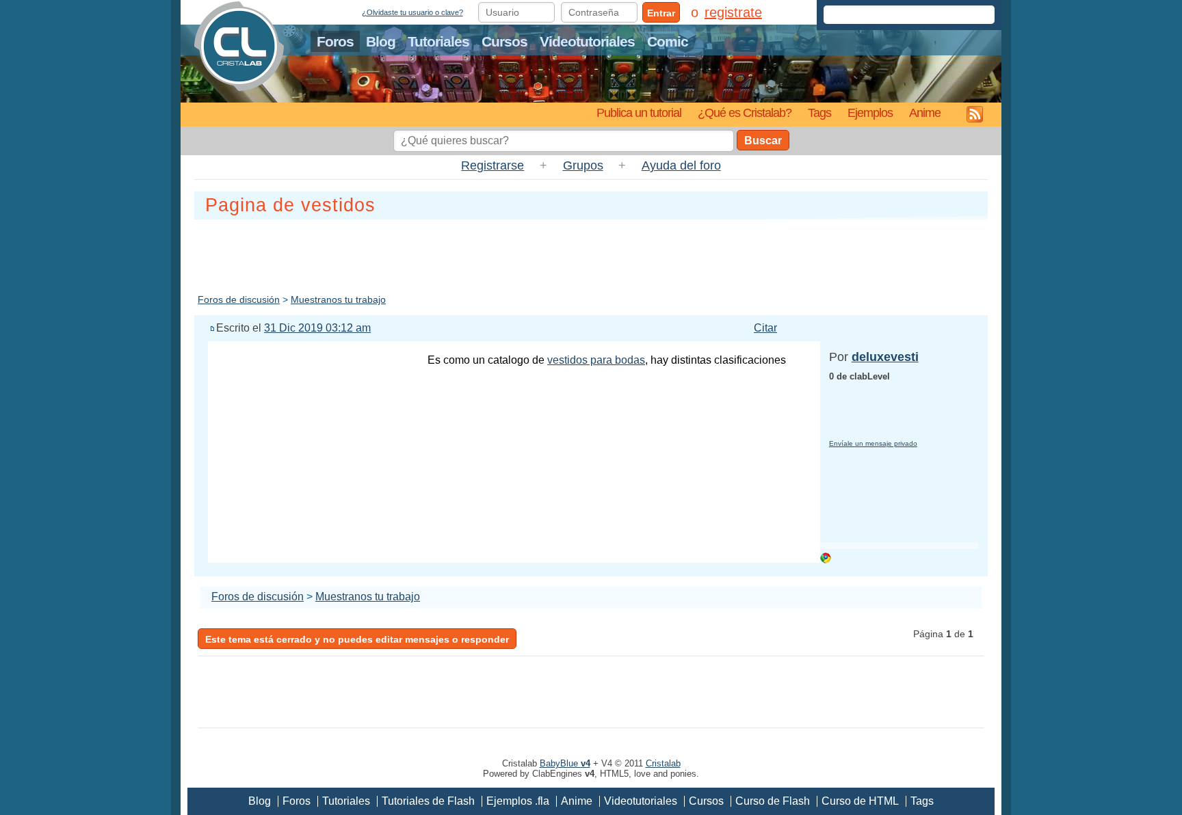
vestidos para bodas (596, 360)
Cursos (504, 41)
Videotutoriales (587, 41)
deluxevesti (885, 357)
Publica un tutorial (638, 112)
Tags (819, 112)
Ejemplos (870, 112)
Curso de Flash (772, 801)
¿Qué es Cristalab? (744, 112)
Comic (667, 41)
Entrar (661, 13)
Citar (765, 328)
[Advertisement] (591, 253)
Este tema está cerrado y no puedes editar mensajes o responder (357, 639)
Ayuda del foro (681, 165)
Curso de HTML (860, 801)
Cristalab (663, 763)
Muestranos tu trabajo (338, 299)
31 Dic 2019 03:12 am (317, 328)
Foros (335, 41)
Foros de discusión (239, 299)
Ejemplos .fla (517, 801)
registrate (733, 12)
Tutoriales (438, 41)
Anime (925, 112)
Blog (380, 41)
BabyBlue (565, 763)
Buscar (763, 140)
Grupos (583, 165)
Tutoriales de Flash (428, 801)
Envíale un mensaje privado (873, 443)
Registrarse (492, 165)
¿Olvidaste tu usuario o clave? (412, 12)
